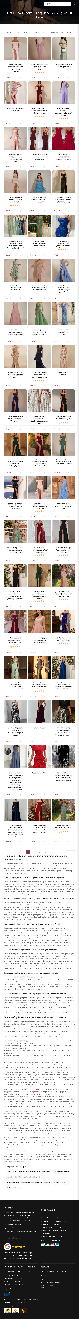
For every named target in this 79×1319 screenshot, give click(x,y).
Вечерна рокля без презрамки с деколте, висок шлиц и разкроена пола (63, 505)
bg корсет (36, 1092)
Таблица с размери (11, 1275)
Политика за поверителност (53, 1221)
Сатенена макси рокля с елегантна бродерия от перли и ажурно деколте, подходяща (15, 549)
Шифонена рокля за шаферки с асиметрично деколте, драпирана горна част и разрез (63, 112)
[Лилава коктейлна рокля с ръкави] (39, 711)
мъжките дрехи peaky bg (64, 1125)
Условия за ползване (12, 1281)
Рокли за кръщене (62, 1171)
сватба (32, 1022)
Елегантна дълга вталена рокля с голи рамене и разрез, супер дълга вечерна (39, 505)
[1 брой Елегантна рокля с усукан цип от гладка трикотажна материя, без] (39, 48)
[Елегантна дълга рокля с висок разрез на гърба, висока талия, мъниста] (63, 810)
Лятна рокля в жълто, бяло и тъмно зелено (24, 1177)
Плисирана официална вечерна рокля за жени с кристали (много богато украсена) (63, 200)
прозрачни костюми (44, 1077)
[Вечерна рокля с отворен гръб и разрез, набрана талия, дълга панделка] (39, 531)
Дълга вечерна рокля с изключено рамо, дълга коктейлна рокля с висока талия (15, 505)
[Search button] (69, 3)
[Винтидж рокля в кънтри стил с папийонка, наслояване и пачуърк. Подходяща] (63, 138)
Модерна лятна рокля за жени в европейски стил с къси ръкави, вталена (63, 549)
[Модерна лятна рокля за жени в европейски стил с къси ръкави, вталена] (63, 531)
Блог (42, 1215)
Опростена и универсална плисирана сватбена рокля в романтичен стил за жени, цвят (15, 332)
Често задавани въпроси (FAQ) (17, 1271)
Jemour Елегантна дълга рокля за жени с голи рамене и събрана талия (63, 66)
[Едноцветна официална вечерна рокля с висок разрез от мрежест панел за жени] (39, 138)
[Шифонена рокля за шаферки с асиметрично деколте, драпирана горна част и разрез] (63, 92)
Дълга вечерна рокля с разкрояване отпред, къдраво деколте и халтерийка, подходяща (39, 462)
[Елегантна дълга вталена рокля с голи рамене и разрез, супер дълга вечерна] (39, 487)
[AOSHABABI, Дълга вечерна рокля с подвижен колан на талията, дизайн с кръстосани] (63, 270)
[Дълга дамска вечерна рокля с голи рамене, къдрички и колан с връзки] (15, 400)
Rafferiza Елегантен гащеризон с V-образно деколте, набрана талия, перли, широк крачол (39, 332)
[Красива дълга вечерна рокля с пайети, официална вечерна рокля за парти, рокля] (39, 356)
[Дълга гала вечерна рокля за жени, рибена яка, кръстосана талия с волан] (39, 667)
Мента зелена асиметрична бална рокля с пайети (39, 243)
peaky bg (18, 1116)
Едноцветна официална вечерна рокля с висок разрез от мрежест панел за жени (39, 156)
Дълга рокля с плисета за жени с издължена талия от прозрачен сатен (15, 200)
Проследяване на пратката (16, 1278)
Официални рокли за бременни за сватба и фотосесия (28, 1182)
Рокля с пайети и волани (63, 373)
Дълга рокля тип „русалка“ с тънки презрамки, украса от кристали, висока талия (15, 640)
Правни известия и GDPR (51, 1236)
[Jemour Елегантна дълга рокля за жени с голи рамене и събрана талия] (63, 48)
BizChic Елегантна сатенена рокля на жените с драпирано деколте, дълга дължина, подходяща (15, 245)
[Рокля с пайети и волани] (63, 356)
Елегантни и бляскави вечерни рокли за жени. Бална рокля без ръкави (64, 461)
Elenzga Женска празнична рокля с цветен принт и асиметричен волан (15, 288)
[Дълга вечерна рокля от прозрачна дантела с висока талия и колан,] (63, 400)
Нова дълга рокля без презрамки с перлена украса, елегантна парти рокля (39, 288)
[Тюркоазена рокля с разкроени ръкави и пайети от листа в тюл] (63, 313)
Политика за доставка (50, 1218)
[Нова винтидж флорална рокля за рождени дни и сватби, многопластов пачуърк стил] (39, 400)
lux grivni (18, 1159)
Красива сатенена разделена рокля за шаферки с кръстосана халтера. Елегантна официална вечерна (63, 686)
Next (69, 852)
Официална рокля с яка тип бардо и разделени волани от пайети (63, 638)
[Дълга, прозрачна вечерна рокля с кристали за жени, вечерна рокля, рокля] (63, 226)
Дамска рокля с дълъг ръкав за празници (39, 772)
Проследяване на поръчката (16, 1228)
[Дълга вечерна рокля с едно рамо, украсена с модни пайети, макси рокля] (15, 356)
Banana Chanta (9, 1147)
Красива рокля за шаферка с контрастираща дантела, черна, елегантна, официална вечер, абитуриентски (15, 595)
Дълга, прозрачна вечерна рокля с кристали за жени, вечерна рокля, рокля (63, 244)
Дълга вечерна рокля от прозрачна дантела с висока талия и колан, (63, 418)
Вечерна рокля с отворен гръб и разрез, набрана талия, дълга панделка (39, 549)
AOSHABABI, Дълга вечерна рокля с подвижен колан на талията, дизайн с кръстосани (63, 289)
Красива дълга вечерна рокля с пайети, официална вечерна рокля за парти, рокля (39, 375)
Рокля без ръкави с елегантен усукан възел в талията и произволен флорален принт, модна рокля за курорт (15, 731)
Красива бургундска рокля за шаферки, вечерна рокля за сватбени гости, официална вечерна (39, 829)
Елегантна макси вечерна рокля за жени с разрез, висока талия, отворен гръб (63, 593)
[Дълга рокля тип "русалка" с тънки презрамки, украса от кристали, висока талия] (15, 621)
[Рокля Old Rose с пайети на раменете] (15, 92)
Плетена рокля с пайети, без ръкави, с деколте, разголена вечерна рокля (39, 639)
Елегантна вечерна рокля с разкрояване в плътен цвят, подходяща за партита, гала (15, 463)
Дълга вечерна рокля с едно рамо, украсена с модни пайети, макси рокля (15, 375)
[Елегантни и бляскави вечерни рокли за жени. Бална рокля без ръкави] (63, 444)
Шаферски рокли (60, 1182)
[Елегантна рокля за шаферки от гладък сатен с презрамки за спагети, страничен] (15, 667)
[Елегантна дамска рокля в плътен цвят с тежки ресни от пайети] (39, 181)
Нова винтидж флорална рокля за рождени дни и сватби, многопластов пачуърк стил (39, 420)
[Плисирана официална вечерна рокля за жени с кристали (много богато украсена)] (63, 181)
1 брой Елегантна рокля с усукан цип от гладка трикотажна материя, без (39, 67)
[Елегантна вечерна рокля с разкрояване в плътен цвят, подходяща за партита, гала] (15, 444)
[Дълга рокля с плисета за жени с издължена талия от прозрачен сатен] (15, 181)
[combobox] (56, 4)
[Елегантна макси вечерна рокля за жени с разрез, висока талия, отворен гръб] (63, 575)
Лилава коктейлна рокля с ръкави (39, 727)
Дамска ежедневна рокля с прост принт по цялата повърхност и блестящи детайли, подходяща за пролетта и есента (63, 776)
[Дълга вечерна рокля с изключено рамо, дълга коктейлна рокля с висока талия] (15, 487)
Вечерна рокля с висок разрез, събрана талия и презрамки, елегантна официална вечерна (39, 111)
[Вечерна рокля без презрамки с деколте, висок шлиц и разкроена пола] (63, 487)
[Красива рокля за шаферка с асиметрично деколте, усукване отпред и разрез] (39, 575)
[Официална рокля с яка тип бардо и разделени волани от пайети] (63, 621)
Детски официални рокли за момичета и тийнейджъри (28, 1171)
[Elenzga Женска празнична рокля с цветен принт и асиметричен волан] (15, 270)
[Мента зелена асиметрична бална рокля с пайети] (39, 226)
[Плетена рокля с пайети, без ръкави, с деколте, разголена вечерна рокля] (39, 621)
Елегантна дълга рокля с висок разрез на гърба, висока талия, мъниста (63, 827)
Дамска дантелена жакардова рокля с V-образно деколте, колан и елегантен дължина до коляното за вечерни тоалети (63, 731)
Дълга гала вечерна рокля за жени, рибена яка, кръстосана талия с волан (39, 685)
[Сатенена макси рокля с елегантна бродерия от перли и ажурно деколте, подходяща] (15, 531)
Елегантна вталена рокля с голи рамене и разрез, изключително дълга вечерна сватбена (15, 68)
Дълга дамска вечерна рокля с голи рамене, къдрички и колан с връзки (15, 419)
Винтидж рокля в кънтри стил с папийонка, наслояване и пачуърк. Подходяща (63, 156)
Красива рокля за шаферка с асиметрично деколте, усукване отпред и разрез (39, 594)
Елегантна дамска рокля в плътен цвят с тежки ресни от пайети (39, 200)
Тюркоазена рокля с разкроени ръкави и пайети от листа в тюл (63, 331)
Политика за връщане (13, 1285)
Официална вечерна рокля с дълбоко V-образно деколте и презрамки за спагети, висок (15, 157)
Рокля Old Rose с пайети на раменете (15, 109)
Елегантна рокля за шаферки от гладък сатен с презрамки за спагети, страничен (15, 685)
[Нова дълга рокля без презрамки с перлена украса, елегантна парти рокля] (39, 270)
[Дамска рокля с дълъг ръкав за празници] (39, 756)
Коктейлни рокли (14, 1188)
